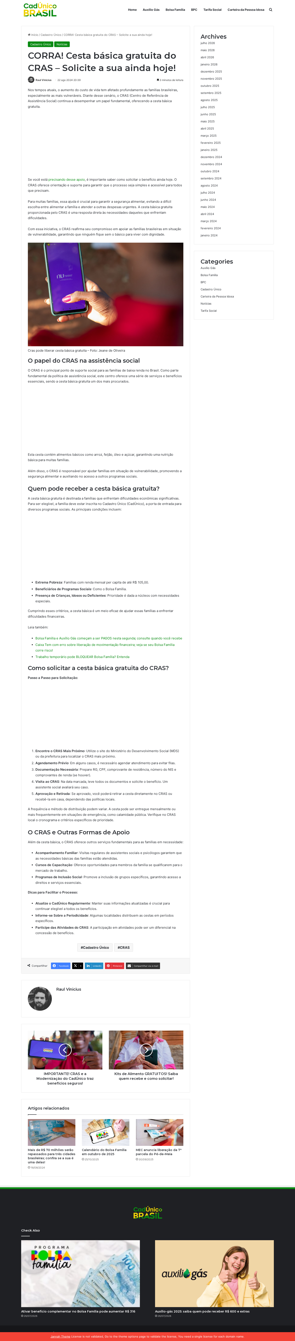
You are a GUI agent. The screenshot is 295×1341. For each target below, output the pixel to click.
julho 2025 (208, 107)
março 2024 (209, 221)
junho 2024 (208, 199)
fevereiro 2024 (211, 228)
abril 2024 (207, 214)
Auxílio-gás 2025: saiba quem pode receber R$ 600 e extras (202, 1311)
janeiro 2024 (209, 235)
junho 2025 (208, 114)
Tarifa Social (212, 9)
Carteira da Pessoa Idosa (246, 9)
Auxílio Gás (151, 9)
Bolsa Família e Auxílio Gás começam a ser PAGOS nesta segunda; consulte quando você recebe (108, 638)
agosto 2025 (209, 100)
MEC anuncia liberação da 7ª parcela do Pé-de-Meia (158, 1152)
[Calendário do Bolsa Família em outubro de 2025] (105, 1132)
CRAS (125, 947)
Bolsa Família (175, 9)
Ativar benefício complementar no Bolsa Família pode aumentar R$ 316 (78, 1311)
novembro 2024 (211, 164)
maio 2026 (208, 50)
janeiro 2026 (209, 64)
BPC (194, 9)
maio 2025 (208, 121)
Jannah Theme (60, 1336)
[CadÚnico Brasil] (39, 9)
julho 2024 (208, 192)
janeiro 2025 (209, 150)
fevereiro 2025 (211, 142)
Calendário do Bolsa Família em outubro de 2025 (104, 1152)
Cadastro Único (51, 34)
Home (132, 9)
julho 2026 (208, 43)
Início (34, 34)
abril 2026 (207, 57)
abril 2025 (207, 128)
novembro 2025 (211, 78)
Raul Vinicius (44, 80)
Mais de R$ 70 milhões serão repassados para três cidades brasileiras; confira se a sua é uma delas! (51, 1156)
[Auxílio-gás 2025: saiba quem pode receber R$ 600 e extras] (214, 1273)
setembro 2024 (211, 178)
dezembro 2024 (211, 157)
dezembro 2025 (211, 71)
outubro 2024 (210, 171)
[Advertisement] (105, 145)
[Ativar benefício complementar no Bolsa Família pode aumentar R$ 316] (80, 1273)
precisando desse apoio (66, 179)
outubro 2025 (210, 85)
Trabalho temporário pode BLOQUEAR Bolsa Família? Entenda (82, 657)
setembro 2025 (211, 93)
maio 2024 (208, 207)
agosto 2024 (209, 185)
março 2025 (209, 135)
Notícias (62, 44)
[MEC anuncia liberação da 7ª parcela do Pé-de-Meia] (159, 1132)
